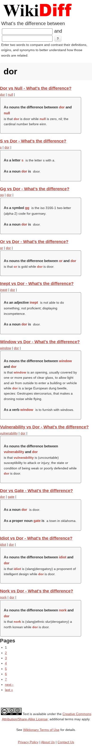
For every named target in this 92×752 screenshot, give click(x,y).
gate (11, 496)
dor (2, 94)
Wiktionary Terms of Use (41, 730)
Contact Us (66, 742)
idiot (3, 544)
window (5, 348)
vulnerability (9, 433)
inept (3, 290)
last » (9, 690)
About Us (48, 742)
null (10, 94)
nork (3, 597)
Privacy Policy (28, 742)
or (1, 248)
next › (9, 684)
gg (2, 195)
